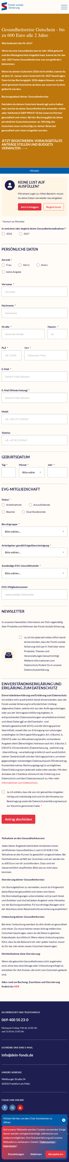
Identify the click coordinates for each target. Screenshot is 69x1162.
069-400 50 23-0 (15, 1020)
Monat (29, 464)
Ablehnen (36, 1154)
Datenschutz (47, 1141)
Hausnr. (57, 326)
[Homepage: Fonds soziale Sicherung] (31, 6)
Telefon (6, 432)
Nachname (15, 305)
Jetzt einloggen (30, 206)
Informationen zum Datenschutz (19, 782)
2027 (26, 233)
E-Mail (12, 368)
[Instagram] (12, 1108)
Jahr (57, 464)
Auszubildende (41, 504)
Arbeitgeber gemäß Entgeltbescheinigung (32, 545)
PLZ (11, 347)
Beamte (10, 511)
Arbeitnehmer (14, 504)
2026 (9, 233)
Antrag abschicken (18, 819)
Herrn (26, 264)
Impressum (9, 1145)
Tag (9, 464)
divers (44, 264)
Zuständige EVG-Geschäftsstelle (27, 565)
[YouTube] (20, 1108)
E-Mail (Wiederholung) (22, 390)
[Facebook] (5, 1108)
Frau (8, 264)
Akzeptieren (55, 1154)
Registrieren (53, 206)
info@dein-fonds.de (17, 1055)
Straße (12, 326)
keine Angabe (13, 271)
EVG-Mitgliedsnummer (15, 586)
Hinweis (34, 170)
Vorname (14, 284)
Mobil (5, 411)
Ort (34, 347)
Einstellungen (16, 1154)
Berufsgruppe (16, 524)
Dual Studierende (36, 511)
